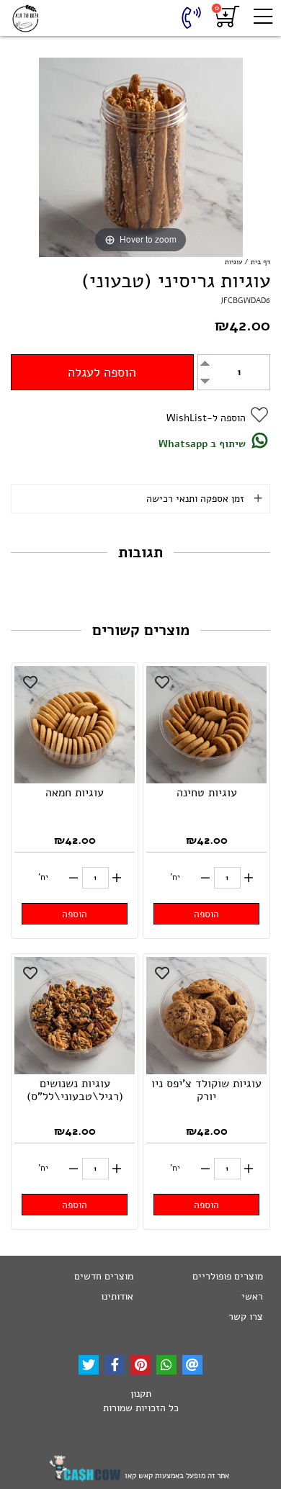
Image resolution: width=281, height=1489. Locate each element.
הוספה (206, 914)
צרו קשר (245, 1316)
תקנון (140, 1393)
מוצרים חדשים (103, 1276)
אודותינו (117, 1296)
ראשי (252, 1296)
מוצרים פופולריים (227, 1276)
